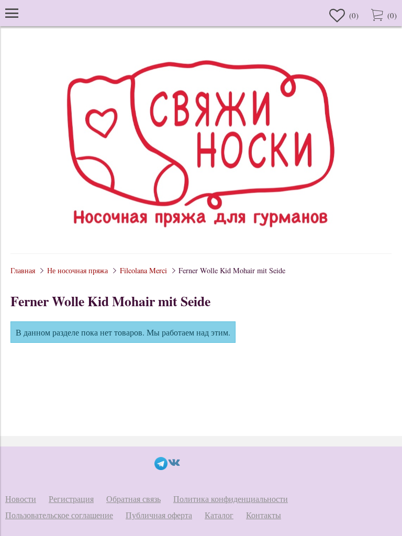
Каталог (219, 514)
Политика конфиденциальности (230, 498)
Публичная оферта (159, 514)
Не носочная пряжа (77, 270)
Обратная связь (133, 498)
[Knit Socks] (201, 237)
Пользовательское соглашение (59, 514)
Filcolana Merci (143, 270)
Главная (22, 270)
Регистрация (71, 498)
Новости (20, 498)
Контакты (263, 514)
